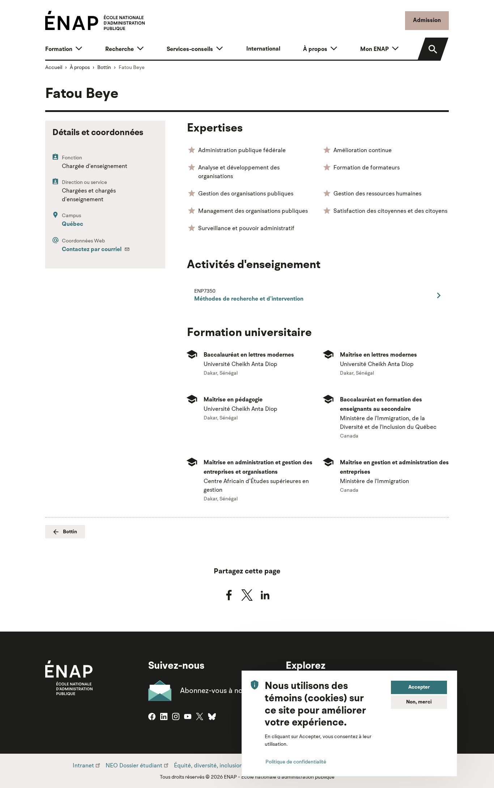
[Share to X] (247, 595)
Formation (58, 49)
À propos (315, 49)
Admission (427, 20)
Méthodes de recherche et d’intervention (248, 299)
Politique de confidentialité (295, 761)
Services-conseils (190, 49)
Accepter (419, 687)
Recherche (119, 49)
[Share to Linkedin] (265, 595)
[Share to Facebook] (229, 595)
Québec (72, 224)
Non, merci (419, 702)
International (263, 49)
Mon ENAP (374, 49)
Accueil (53, 67)
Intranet (83, 765)
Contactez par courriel (92, 250)
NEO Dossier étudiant (134, 765)
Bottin (104, 67)
